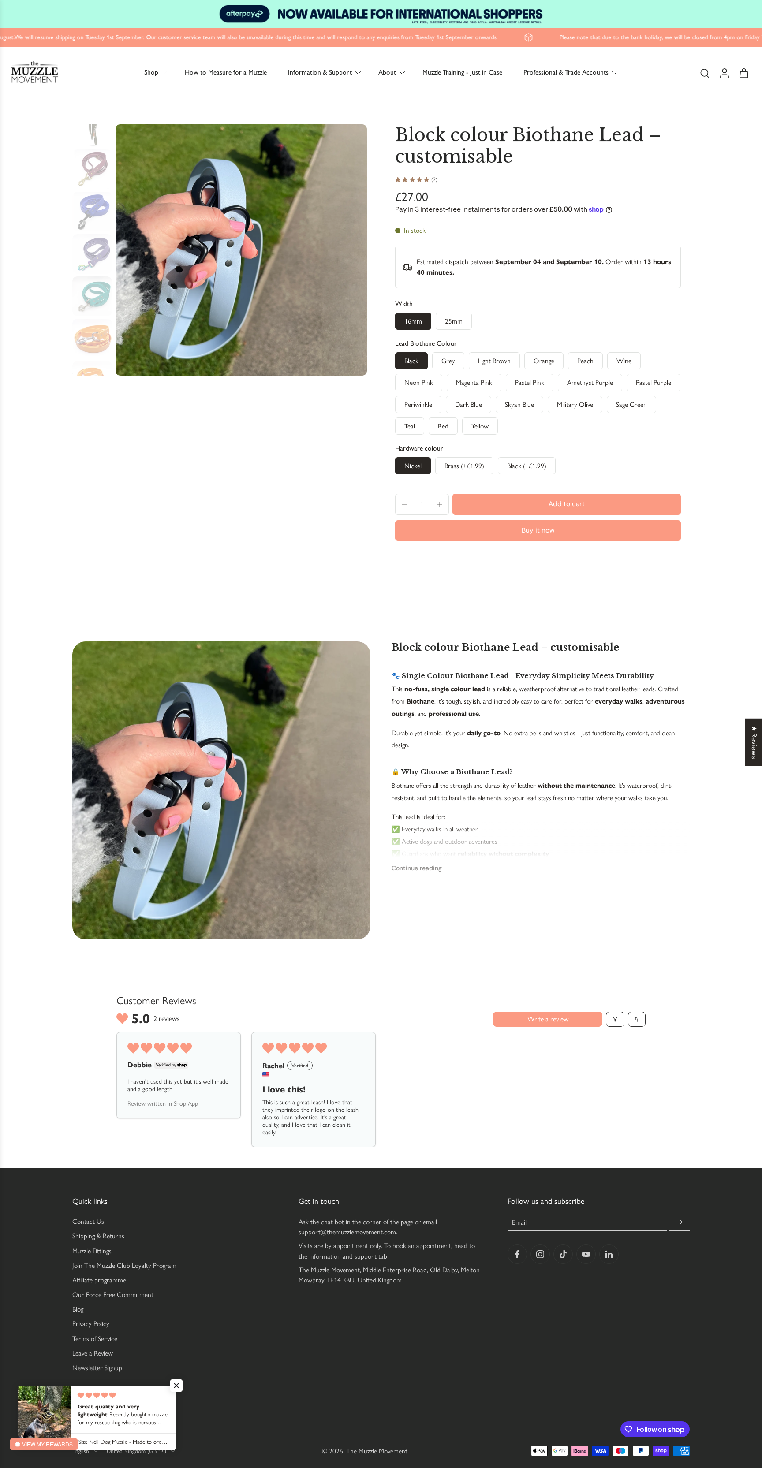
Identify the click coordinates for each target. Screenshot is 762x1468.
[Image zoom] (241, 250)
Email (519, 1222)
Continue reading (417, 868)
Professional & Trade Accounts (566, 72)
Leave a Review (92, 1353)
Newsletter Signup (97, 1368)
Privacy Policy (90, 1323)
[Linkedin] (609, 1254)
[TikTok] (563, 1254)
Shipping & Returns (98, 1236)
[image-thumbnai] (92, 127)
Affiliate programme (99, 1280)
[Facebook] (517, 1254)
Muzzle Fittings (92, 1250)
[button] (566, 504)
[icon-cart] (743, 72)
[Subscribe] (679, 1222)
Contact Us (88, 1221)
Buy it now (538, 530)
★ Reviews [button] (754, 742)
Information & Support (320, 72)
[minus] (404, 504)
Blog (77, 1309)
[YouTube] (586, 1254)
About (387, 72)
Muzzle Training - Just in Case (462, 72)
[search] (704, 73)
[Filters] (615, 1019)
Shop (151, 72)
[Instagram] (540, 1254)
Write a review (547, 1019)
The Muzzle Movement (376, 1450)
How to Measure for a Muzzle (226, 72)
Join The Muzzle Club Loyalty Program (124, 1265)
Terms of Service (94, 1338)
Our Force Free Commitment (112, 1294)
